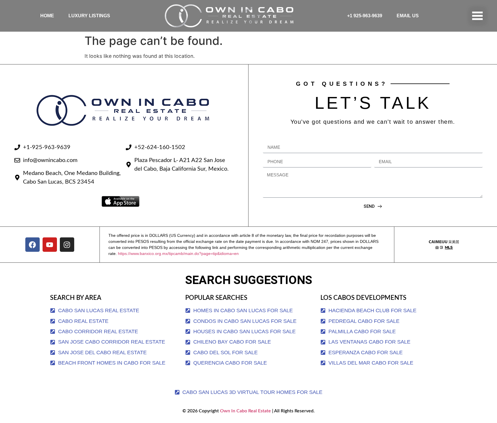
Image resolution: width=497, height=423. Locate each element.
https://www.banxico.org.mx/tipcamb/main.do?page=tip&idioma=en (178, 253)
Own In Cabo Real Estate (245, 411)
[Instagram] (67, 244)
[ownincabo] (444, 244)
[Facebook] (32, 244)
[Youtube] (50, 244)
